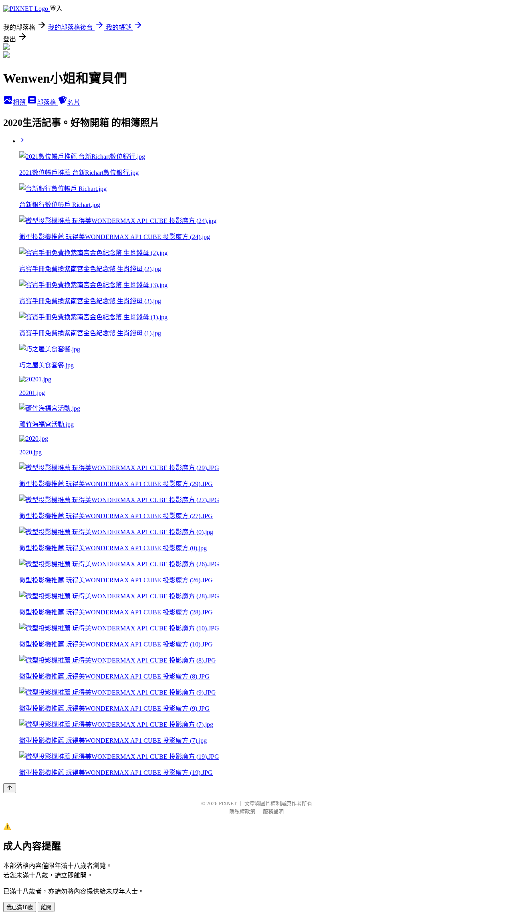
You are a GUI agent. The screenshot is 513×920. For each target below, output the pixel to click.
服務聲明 (273, 812)
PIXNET (228, 803)
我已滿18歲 (19, 907)
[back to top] (9, 788)
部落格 (47, 102)
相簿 (20, 102)
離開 (46, 907)
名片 (73, 102)
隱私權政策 (242, 812)
